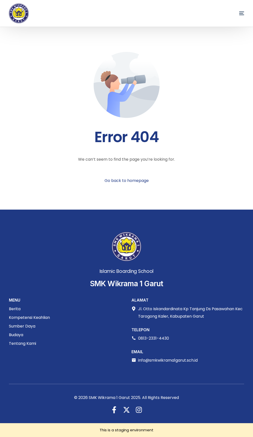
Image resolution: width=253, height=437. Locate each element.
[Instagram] (138, 409)
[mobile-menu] (234, 13)
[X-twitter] (126, 409)
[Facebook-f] (114, 409)
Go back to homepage (127, 180)
